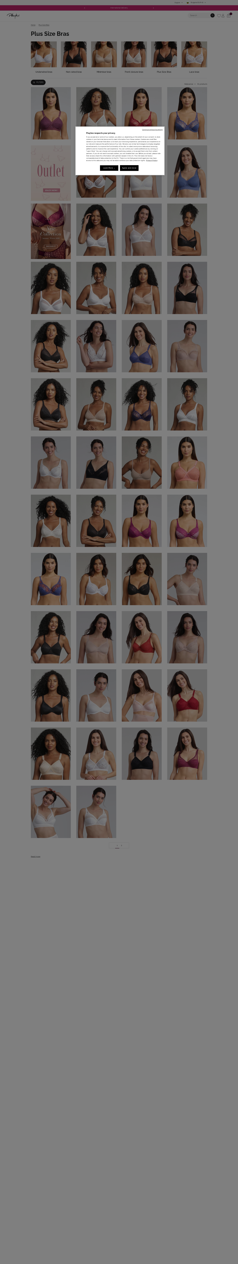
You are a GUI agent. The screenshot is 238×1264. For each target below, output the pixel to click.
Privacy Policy (151, 161)
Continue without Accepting (152, 129)
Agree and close (129, 168)
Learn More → (109, 168)
